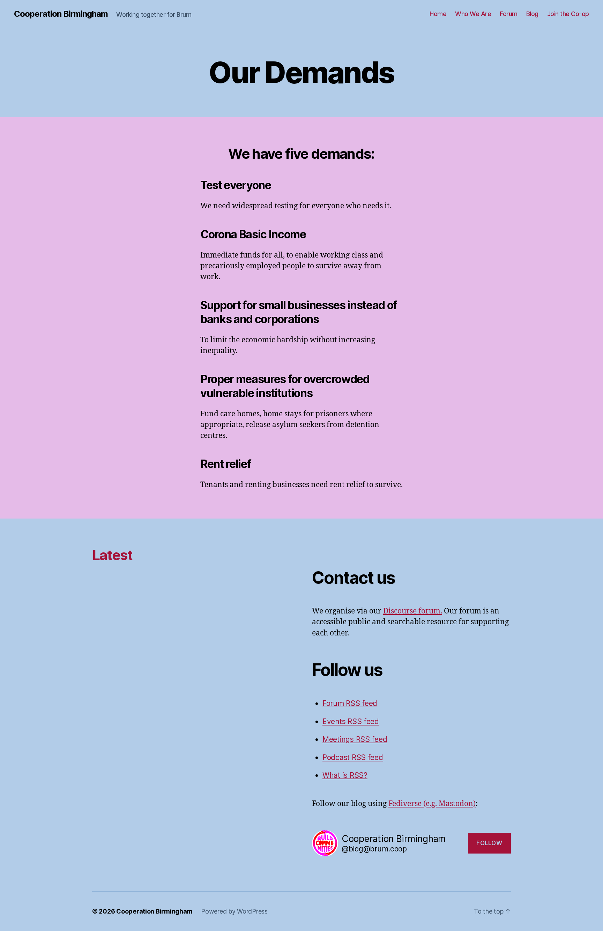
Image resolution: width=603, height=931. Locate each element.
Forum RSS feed (349, 703)
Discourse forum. (412, 611)
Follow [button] (489, 843)
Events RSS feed (350, 721)
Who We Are (473, 13)
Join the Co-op (568, 13)
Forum (509, 13)
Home (438, 13)
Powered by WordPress (234, 911)
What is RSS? (344, 775)
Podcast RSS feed (352, 757)
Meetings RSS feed (354, 739)
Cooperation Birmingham (61, 14)
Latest (112, 555)
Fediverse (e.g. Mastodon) (432, 804)
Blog (532, 13)
